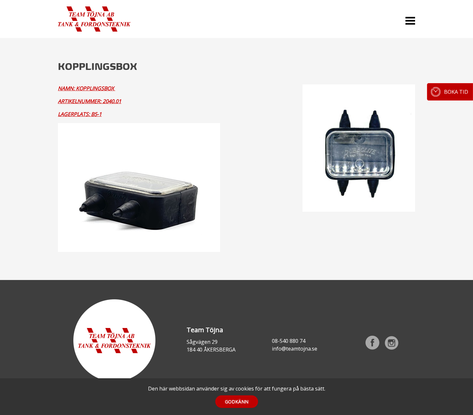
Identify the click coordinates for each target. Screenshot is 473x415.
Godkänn (236, 402)
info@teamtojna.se (294, 348)
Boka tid (456, 91)
